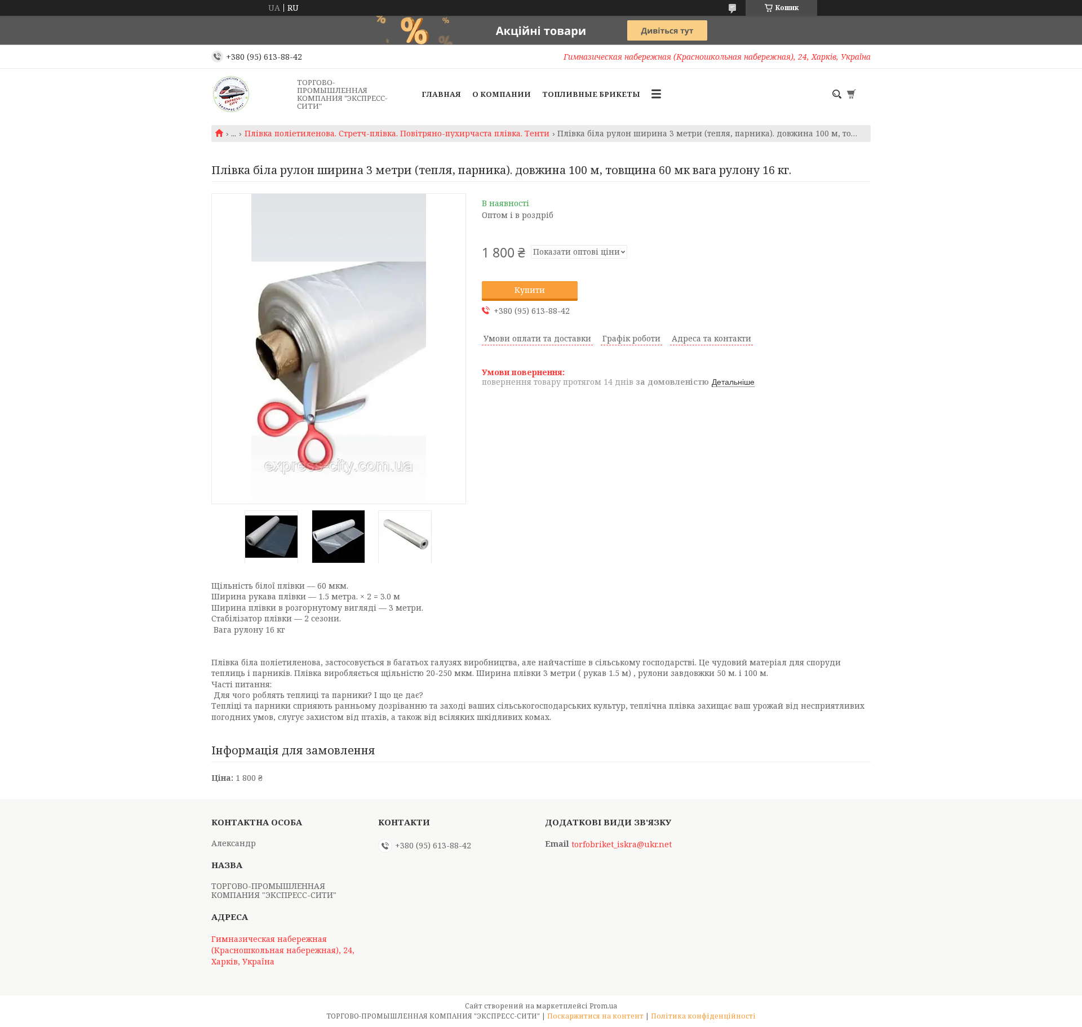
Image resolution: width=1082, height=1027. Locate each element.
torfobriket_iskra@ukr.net (621, 844)
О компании (501, 94)
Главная (441, 94)
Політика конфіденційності (703, 1016)
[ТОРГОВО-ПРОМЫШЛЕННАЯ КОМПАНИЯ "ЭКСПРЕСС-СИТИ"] (250, 94)
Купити (530, 289)
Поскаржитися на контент (595, 1016)
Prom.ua (603, 1006)
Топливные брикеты (591, 94)
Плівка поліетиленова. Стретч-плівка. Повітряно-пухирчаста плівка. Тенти (397, 133)
